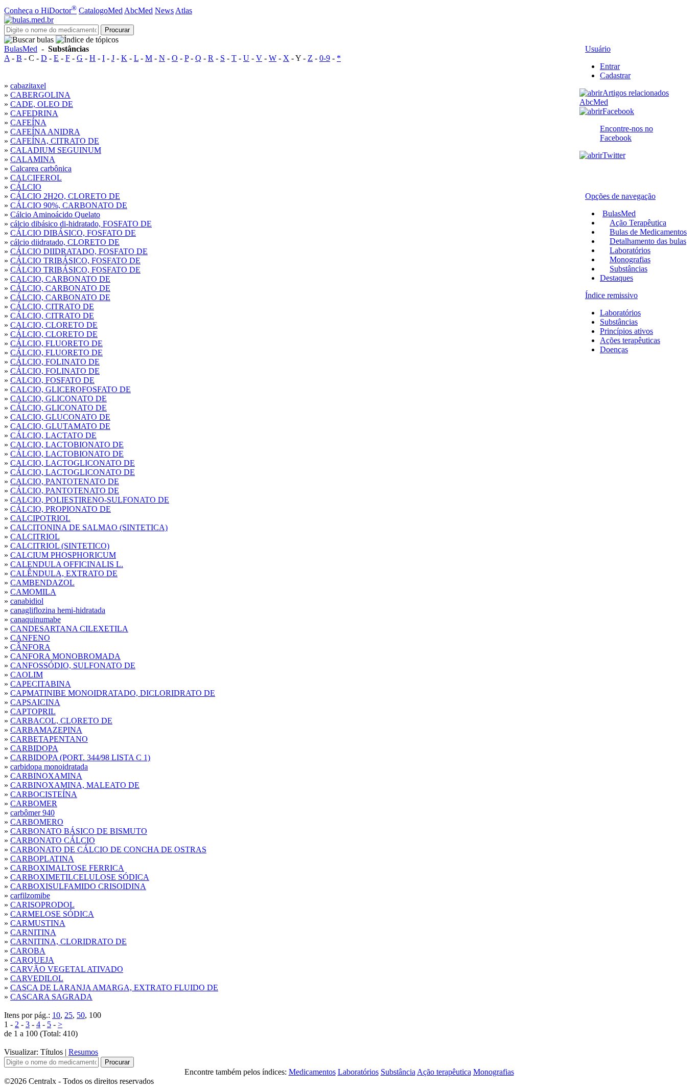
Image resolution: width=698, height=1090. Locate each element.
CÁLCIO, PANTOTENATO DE (64, 490)
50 (81, 1015)
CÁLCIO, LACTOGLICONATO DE (72, 472)
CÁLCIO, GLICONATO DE (58, 407)
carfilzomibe (30, 895)
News (164, 10)
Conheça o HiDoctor (40, 10)
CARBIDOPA (34, 748)
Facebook (618, 111)
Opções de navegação (620, 196)
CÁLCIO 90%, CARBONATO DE (68, 205)
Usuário (598, 48)
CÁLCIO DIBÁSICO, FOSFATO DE (73, 233)
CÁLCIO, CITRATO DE (52, 306)
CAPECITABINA (40, 683)
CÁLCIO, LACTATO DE (53, 435)
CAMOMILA (33, 591)
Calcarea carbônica (41, 168)
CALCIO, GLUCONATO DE (60, 417)
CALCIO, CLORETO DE (54, 325)
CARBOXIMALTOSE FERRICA (67, 868)
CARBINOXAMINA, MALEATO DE (74, 785)
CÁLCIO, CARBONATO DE (60, 288)
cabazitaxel (28, 85)
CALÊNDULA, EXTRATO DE (64, 573)
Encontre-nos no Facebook (626, 133)
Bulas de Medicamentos (648, 232)
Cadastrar (615, 75)
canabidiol (26, 601)
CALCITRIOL (35, 536)
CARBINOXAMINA (46, 775)
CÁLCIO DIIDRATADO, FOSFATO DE (79, 251)
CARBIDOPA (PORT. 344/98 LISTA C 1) (80, 757)
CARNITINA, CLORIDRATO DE (68, 941)
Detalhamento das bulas (648, 241)
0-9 (324, 58)
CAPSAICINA (35, 702)
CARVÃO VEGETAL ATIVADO (66, 969)
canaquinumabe (35, 619)
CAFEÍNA (28, 122)
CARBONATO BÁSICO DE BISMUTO (78, 831)
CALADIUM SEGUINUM (55, 150)
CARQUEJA (32, 960)
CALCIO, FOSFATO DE (52, 380)
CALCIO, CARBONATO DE (60, 279)
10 (56, 1015)
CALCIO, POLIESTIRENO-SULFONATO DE (89, 499)
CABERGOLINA (40, 94)
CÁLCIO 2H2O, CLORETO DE (65, 196)
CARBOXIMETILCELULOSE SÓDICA (79, 877)
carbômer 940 (32, 812)
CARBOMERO (36, 822)
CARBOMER (33, 803)
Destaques (616, 278)
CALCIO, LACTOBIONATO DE (67, 444)
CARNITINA (33, 932)
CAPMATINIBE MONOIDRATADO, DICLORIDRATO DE (112, 693)
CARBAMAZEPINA (46, 729)
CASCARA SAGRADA (51, 996)
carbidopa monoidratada (49, 766)
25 (68, 1015)
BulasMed (20, 48)
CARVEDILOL (36, 978)
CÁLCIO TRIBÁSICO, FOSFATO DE (75, 260)
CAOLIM (26, 674)
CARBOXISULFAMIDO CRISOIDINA (78, 886)
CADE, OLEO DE (41, 104)
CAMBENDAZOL (42, 582)
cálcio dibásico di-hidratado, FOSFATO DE (81, 223)
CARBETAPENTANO (49, 739)
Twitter (613, 155)
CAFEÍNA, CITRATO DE (54, 141)
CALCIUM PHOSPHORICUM (63, 555)
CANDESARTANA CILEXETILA (69, 628)
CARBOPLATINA (42, 858)
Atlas (183, 10)
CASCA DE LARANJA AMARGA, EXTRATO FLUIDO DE (114, 987)
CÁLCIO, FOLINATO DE (55, 361)
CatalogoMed (101, 10)
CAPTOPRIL (33, 711)
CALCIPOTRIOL (40, 518)
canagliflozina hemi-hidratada (57, 610)
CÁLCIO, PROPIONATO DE (60, 509)
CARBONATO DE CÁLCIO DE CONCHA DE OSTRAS (108, 849)
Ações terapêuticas (630, 340)
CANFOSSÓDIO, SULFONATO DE (72, 665)
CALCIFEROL (36, 177)
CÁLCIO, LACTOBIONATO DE (67, 453)
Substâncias (628, 268)
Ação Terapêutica (638, 222)
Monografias (630, 259)
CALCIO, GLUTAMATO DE (60, 426)
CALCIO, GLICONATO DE (58, 398)
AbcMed (138, 10)
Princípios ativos (626, 331)
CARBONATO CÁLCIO (52, 840)
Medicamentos (312, 1072)
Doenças (614, 349)
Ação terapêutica (444, 1072)
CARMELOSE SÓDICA (52, 914)
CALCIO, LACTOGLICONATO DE (72, 463)
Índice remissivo (611, 295)
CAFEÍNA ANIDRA (45, 131)
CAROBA (27, 950)
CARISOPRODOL (42, 904)
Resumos (83, 1052)
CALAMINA (32, 159)
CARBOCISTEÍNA (43, 794)
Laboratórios (630, 250)
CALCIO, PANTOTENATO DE (64, 481)
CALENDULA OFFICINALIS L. (66, 564)
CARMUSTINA (37, 923)
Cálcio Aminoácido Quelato (55, 214)
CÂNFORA (30, 647)
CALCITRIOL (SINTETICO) (59, 545)
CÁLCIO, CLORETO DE (54, 334)
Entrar (610, 66)
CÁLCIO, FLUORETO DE (56, 343)
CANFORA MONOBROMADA (65, 656)
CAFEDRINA (34, 113)
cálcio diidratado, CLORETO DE (65, 242)
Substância (398, 1072)
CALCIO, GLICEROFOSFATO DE (70, 389)
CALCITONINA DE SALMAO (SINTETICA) (89, 527)
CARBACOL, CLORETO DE (61, 720)
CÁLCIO (25, 187)
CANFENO (30, 637)
